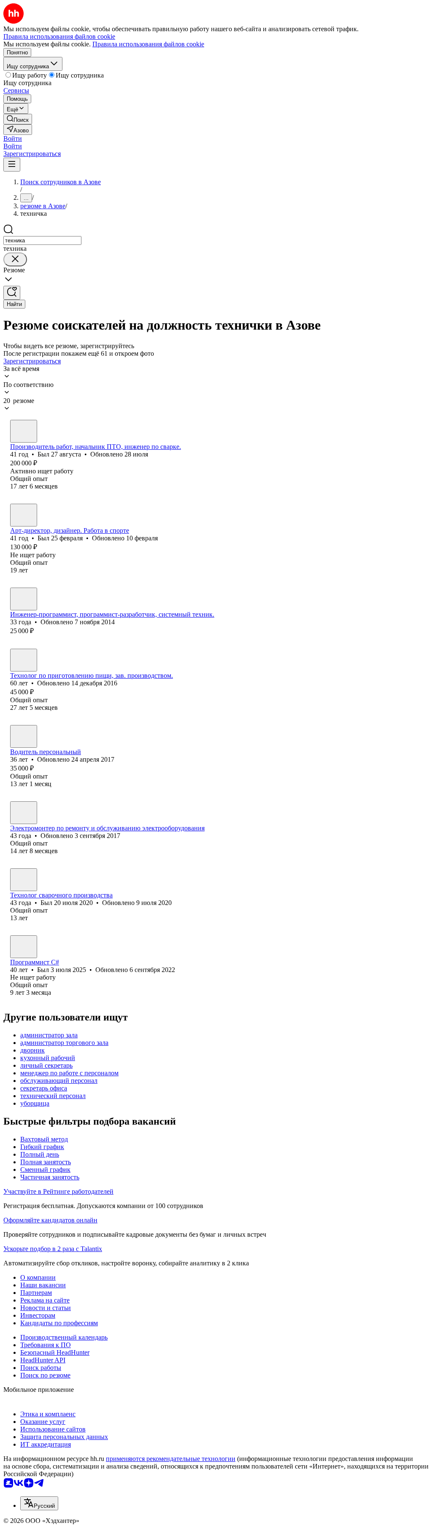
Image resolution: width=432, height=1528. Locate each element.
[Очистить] (15, 259)
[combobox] (42, 240)
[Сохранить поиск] (11, 293)
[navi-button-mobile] (11, 165)
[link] (17, 119)
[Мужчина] (23, 431)
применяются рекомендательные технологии (170, 1458)
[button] (12, 138)
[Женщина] (23, 660)
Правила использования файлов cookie (148, 44)
